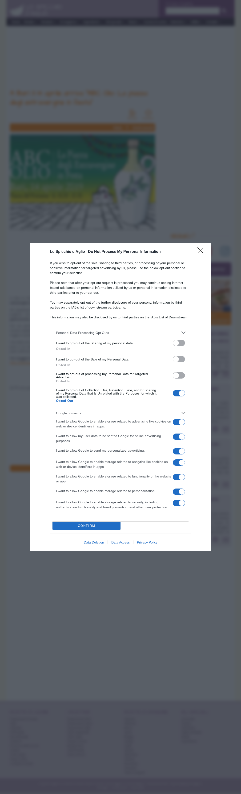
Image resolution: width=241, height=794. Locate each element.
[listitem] (120, 332)
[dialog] (120, 397)
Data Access (120, 542)
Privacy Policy (147, 542)
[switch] (179, 343)
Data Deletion (94, 542)
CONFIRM (86, 526)
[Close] (201, 251)
